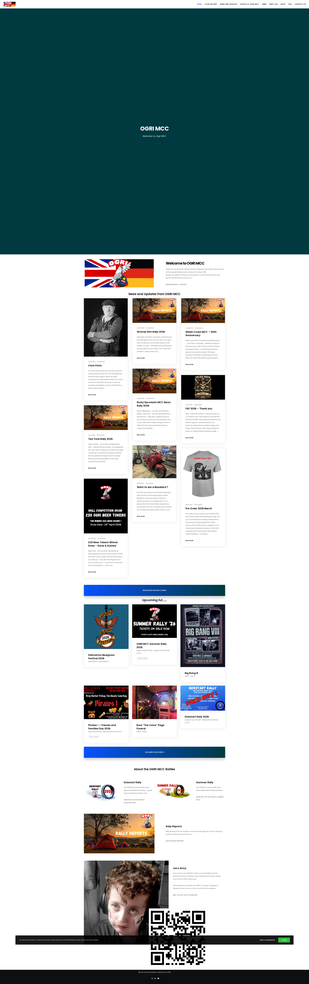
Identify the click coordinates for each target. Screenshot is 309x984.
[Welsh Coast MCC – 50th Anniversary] (203, 310)
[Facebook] (152, 978)
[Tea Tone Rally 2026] (106, 417)
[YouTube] (158, 978)
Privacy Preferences (267, 940)
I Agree (284, 940)
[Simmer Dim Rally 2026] (154, 310)
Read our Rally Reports (175, 841)
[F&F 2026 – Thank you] (203, 387)
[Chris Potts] (106, 327)
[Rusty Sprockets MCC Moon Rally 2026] (154, 381)
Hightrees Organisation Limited (161, 972)
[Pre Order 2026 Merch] (203, 474)
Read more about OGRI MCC (176, 284)
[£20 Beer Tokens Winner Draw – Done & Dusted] (106, 506)
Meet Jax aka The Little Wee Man (185, 895)
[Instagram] (155, 978)
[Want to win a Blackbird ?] (154, 461)
